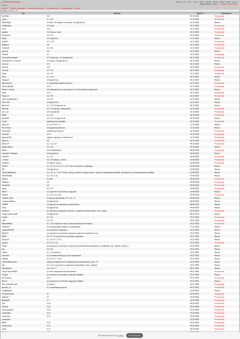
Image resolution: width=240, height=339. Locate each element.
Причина (117, 13)
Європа (215, 2)
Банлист (78, 8)
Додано (200, 13)
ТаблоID (208, 2)
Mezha (229, 2)
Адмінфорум (67, 8)
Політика (179, 2)
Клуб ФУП (4, 8)
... (15, 11)
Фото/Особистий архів (36, 8)
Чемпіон (222, 2)
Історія (195, 2)
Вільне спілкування (18, 8)
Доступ (235, 2)
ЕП (184, 2)
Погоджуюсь (134, 335)
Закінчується (226, 13)
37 (17, 11)
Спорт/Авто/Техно (53, 8)
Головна (4, 5)
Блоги (189, 2)
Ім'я (23, 13)
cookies (120, 335)
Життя (201, 2)
